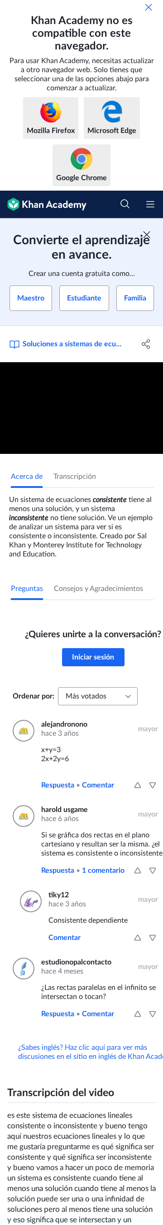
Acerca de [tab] (27, 476)
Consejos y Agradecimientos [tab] (98, 588)
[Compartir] (146, 344)
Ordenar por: (33, 696)
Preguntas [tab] (27, 588)
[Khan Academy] (43, 204)
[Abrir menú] (150, 204)
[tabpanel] (81, 523)
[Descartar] (148, 7)
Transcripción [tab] (74, 476)
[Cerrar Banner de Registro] (147, 235)
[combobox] (98, 696)
